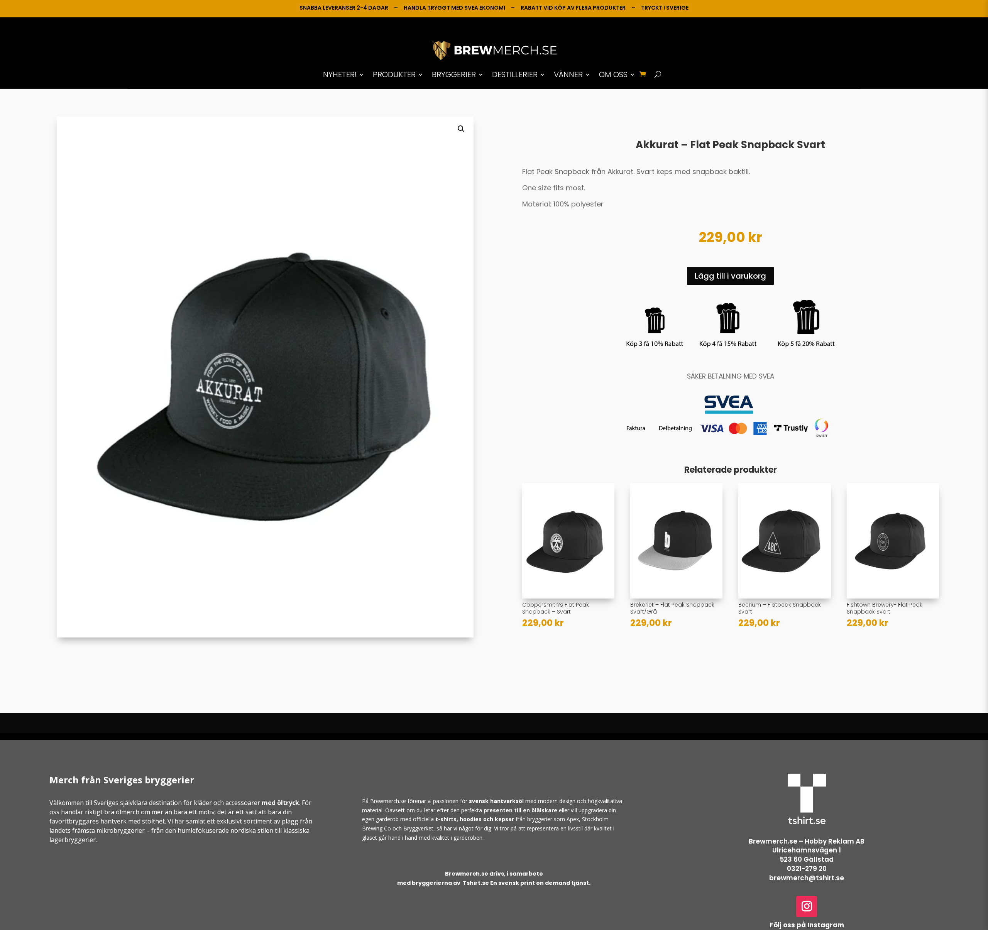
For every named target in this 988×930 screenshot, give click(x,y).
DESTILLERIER (515, 74)
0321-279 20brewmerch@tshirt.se (806, 873)
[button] (461, 129)
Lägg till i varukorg (730, 276)
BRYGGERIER (454, 74)
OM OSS (613, 74)
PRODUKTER (394, 74)
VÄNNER (568, 74)
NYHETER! (340, 74)
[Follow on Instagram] (806, 906)
